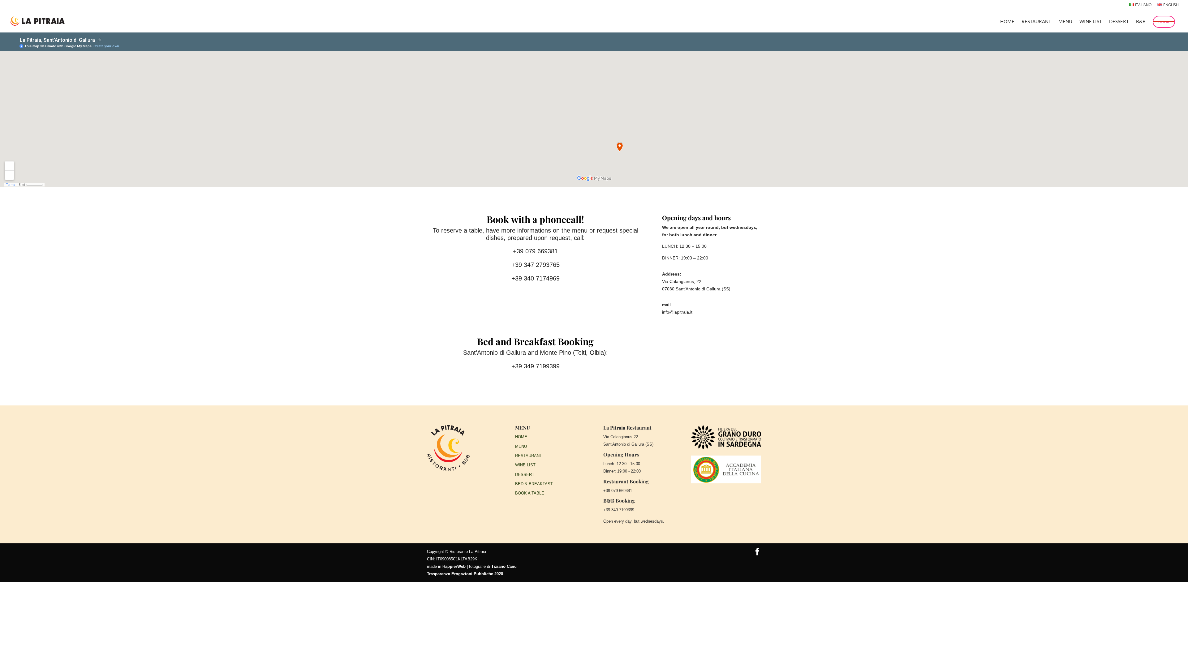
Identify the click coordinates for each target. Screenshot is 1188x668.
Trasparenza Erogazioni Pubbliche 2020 (465, 574)
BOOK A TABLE (529, 493)
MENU (521, 446)
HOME (521, 437)
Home (1007, 21)
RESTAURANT (528, 455)
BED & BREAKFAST (534, 484)
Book (1163, 21)
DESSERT (524, 474)
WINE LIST (525, 465)
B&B (1141, 21)
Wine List (1090, 21)
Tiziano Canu (504, 566)
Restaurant (1036, 21)
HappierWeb (454, 566)
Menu (1065, 21)
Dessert (1119, 21)
